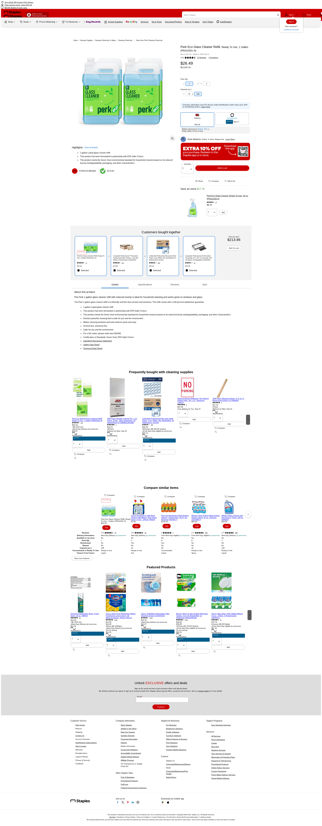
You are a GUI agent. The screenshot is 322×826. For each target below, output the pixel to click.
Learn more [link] (205, 107)
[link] (54, 2)
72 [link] (216, 202)
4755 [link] (151, 618)
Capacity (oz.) (186, 89)
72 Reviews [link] (201, 58)
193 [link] (206, 533)
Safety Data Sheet (91, 345)
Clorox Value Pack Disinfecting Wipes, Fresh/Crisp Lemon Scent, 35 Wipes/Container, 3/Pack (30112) (121, 616)
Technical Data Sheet (92, 348)
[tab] (115, 284)
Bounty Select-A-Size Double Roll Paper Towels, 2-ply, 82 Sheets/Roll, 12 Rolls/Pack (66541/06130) (192, 616)
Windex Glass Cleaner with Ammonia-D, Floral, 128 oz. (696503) (232, 518)
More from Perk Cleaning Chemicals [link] (149, 40)
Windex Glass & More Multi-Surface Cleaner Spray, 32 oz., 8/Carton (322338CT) (205, 518)
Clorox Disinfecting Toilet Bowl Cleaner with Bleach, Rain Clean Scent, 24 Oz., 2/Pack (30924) (144, 518)
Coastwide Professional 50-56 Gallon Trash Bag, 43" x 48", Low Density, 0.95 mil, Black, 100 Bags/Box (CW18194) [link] (198, 258)
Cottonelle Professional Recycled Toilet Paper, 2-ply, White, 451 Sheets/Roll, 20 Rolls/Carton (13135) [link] (162, 258)
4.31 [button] (182, 58)
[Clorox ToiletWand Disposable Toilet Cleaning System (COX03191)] (157, 593)
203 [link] (123, 263)
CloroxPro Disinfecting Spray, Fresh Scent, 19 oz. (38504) (85, 615)
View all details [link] (91, 147)
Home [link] (75, 40)
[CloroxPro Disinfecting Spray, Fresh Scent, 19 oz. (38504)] (87, 593)
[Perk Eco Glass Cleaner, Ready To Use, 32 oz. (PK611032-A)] (193, 207)
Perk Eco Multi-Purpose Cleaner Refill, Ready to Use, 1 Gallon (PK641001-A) (87, 420)
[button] (278, 15)
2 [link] (221, 402)
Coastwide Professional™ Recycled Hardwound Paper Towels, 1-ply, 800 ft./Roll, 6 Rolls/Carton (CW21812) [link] (125, 258)
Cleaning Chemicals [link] (125, 40)
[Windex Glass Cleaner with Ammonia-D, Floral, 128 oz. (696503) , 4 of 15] (236, 507)
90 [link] (80, 618)
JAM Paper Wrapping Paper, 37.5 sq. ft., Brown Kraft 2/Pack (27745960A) (229, 400)
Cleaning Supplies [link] (86, 40)
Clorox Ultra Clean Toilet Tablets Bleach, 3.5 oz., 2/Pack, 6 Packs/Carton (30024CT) (227, 616)
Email (139, 697)
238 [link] (236, 533)
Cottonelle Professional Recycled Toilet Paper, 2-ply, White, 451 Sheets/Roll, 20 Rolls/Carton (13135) (158, 421)
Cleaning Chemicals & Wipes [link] (105, 40)
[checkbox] (90, 270)
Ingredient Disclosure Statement (97, 341)
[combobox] (231, 14)
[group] (89, 419)
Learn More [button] (230, 139)
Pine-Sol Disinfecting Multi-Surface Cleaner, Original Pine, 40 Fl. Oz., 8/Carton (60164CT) (175, 518)
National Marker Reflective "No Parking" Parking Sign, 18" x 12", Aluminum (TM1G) (193, 401)
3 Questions (213, 58)
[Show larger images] (172, 138)
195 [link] (82, 422)
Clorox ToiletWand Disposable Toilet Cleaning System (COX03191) (155, 615)
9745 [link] (186, 620)
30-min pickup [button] (111, 630)
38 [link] (194, 263)
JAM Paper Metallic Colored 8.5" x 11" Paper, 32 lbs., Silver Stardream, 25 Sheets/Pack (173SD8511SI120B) (122, 421)
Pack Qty (184, 79)
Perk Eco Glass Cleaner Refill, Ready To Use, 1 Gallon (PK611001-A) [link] (91, 257)
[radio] (197, 118)
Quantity (187, 164)
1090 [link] (115, 620)
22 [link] (145, 533)
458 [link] (159, 263)
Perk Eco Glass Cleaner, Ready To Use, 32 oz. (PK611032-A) (227, 197)
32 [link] (221, 620)
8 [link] (186, 404)
